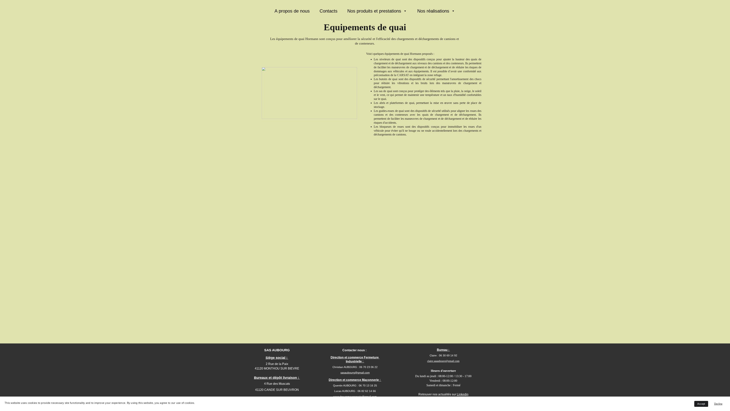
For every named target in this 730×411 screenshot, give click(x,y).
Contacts (328, 11)
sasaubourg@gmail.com (355, 372)
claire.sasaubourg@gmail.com (443, 361)
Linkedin (462, 394)
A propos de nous (292, 11)
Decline (718, 403)
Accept (701, 403)
